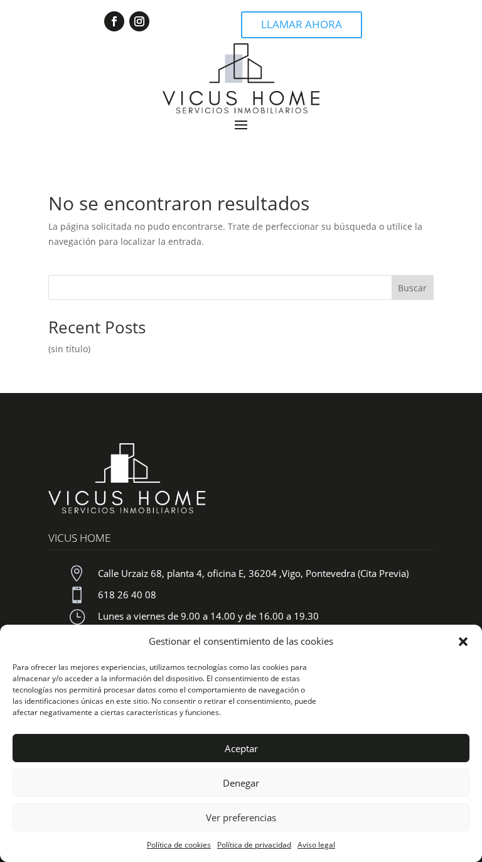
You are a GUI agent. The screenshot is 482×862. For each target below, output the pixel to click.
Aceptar (241, 748)
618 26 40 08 (127, 594)
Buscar (412, 288)
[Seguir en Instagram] (139, 21)
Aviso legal (316, 844)
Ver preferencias (241, 817)
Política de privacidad (254, 844)
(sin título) (69, 349)
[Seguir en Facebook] (114, 21)
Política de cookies (179, 844)
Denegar (241, 783)
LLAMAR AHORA (301, 24)
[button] (463, 641)
